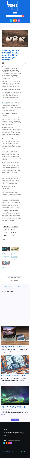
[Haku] (23, 16)
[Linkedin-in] (16, 20)
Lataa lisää (15, 419)
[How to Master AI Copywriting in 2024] (6, 263)
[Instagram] (19, 20)
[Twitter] (14, 20)
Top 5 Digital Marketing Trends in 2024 (13, 346)
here (18, 86)
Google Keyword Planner (8, 103)
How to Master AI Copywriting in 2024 (6, 267)
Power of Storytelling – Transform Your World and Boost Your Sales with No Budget (15, 407)
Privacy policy (23, 451)
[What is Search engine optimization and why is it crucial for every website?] (6, 249)
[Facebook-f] (11, 20)
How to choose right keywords (14, 277)
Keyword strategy (14, 280)
